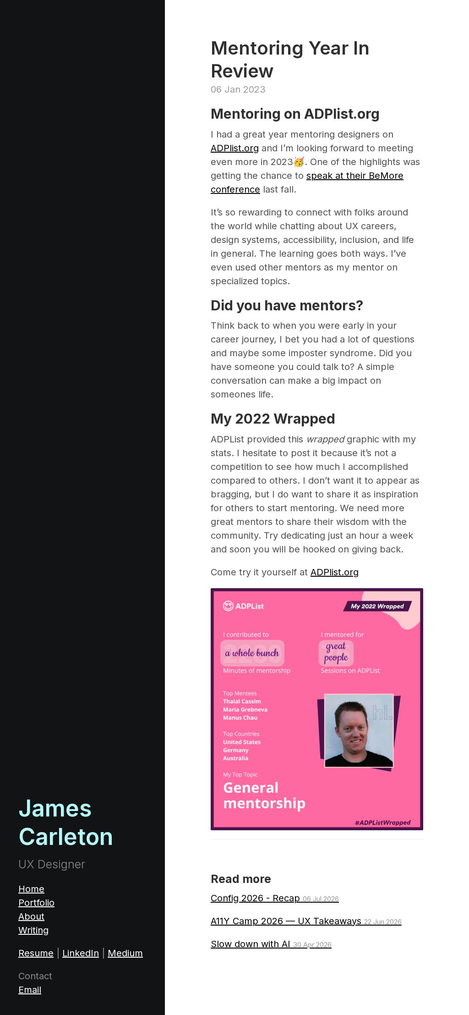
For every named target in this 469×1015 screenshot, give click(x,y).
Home (31, 888)
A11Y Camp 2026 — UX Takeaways (306, 921)
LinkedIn (80, 953)
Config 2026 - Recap (275, 898)
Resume (36, 953)
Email (29, 989)
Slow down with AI (271, 943)
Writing (33, 930)
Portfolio (36, 902)
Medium (125, 953)
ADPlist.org (235, 148)
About (31, 916)
